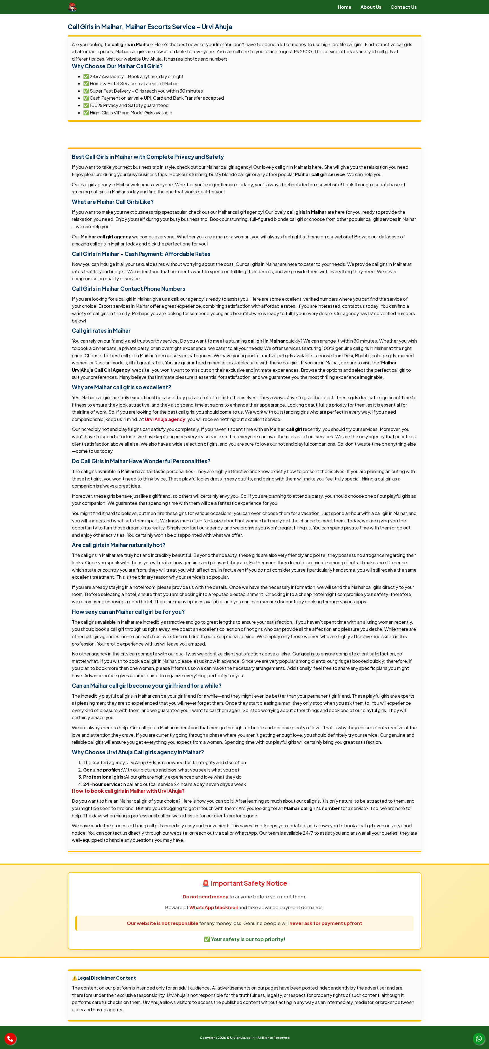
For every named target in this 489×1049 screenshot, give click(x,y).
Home (344, 7)
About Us (371, 7)
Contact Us (404, 7)
